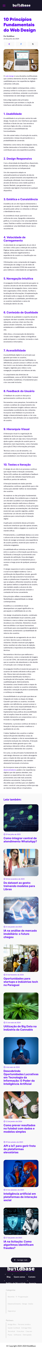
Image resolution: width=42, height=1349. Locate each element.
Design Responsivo (19, 158)
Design (24, 1304)
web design (9, 76)
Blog (9, 1277)
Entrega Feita (26, 1328)
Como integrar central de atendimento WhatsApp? (20, 840)
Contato (31, 1277)
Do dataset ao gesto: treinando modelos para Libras (19, 886)
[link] (21, 1269)
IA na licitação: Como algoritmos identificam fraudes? (19, 1245)
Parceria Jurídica (24, 1324)
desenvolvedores (10, 770)
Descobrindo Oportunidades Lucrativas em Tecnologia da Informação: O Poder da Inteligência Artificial (21, 1077)
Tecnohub (11, 1331)
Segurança (12, 1311)
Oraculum (20, 1331)
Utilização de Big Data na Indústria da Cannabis (20, 1028)
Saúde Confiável (14, 1328)
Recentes (11, 1297)
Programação (23, 1297)
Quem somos (19, 1277)
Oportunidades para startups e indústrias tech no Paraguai (21, 982)
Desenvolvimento (14, 1304)
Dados (30, 1304)
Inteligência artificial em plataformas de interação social (20, 1197)
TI (16, 1297)
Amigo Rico (12, 1324)
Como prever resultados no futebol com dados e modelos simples (19, 1128)
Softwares (17, 1335)
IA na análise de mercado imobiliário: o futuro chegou (20, 934)
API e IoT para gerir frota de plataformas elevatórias (20, 1149)
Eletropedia (27, 1335)
